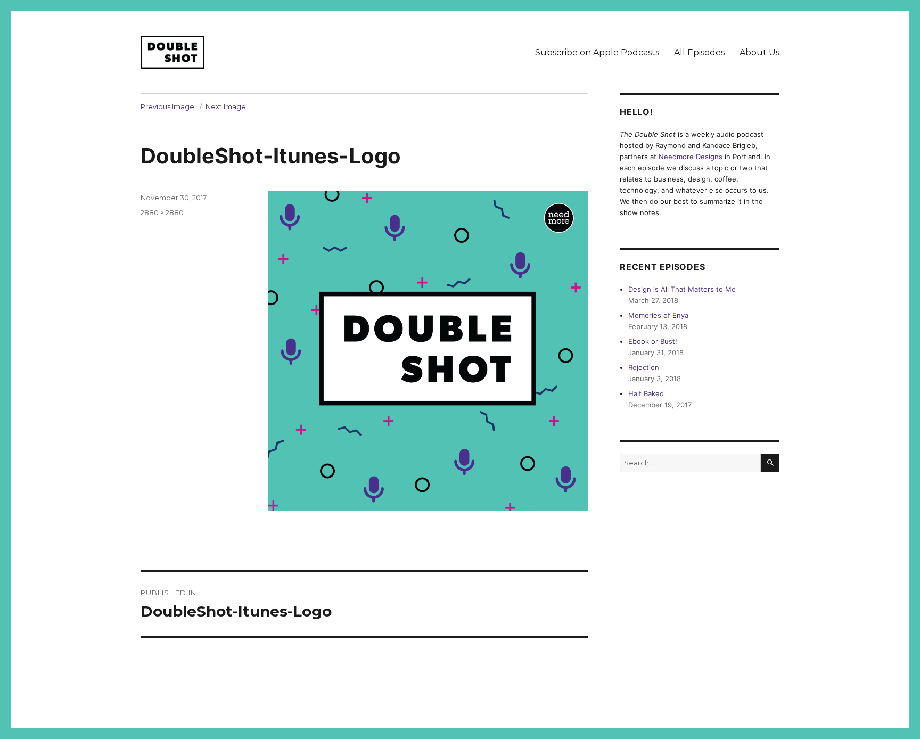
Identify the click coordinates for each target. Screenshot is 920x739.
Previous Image (167, 106)
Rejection (643, 367)
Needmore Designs (690, 156)
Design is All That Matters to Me (682, 289)
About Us (759, 52)
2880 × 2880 (162, 212)
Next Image (226, 106)
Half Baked (646, 393)
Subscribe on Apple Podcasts (597, 52)
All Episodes (699, 52)
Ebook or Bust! (652, 341)
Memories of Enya (658, 315)
